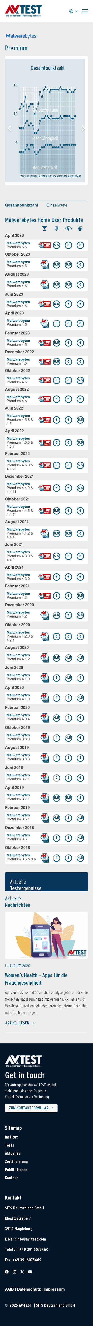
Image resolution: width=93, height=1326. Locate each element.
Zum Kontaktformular (28, 1108)
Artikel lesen (17, 1023)
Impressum (54, 1290)
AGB (9, 1290)
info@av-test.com (31, 1239)
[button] (83, 128)
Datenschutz (29, 1290)
